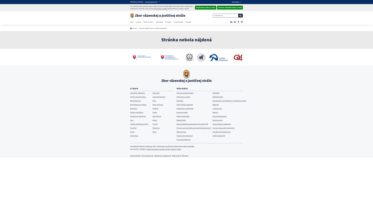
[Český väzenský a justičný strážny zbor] (189, 57)
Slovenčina (235, 2)
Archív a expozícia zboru (138, 97)
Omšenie (155, 109)
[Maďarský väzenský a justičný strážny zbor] (201, 57)
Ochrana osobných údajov (184, 93)
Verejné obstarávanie (220, 116)
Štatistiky (179, 101)
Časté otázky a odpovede (184, 105)
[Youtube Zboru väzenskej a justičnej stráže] (235, 22)
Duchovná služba (182, 112)
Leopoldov (156, 93)
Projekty (168, 22)
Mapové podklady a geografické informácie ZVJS (192, 124)
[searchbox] (225, 16)
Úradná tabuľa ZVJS (219, 136)
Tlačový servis (217, 109)
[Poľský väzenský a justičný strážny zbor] (218, 57)
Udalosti (215, 112)
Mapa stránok (176, 156)
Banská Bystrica (135, 101)
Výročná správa (217, 120)
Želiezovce (156, 128)
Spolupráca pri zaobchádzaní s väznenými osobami (229, 101)
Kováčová (133, 128)
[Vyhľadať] (240, 16)
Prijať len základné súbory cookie (230, 8)
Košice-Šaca (134, 136)
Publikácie (216, 93)
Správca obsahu (135, 156)
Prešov (155, 112)
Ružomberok (157, 116)
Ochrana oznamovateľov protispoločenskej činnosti (193, 128)
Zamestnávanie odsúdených (222, 124)
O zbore (138, 22)
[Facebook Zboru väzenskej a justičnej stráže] (238, 22)
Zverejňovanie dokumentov (222, 132)
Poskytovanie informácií (184, 136)
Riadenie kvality (218, 97)
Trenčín (155, 124)
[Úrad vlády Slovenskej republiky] (142, 57)
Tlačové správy (178, 22)
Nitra (154, 101)
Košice (132, 132)
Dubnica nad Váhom (136, 112)
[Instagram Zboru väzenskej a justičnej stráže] (242, 22)
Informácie (159, 22)
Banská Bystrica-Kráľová (138, 105)
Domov (134, 28)
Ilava (131, 120)
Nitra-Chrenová (158, 105)
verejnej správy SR (151, 2)
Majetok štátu (181, 120)
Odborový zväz (181, 132)
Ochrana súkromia (147, 156)
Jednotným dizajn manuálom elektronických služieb (163, 149)
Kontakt (188, 22)
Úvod (131, 22)
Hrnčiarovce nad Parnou (138, 116)
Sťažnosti (216, 105)
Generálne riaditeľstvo (137, 93)
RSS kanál (185, 156)
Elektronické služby (183, 116)
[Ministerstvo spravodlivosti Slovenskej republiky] (170, 57)
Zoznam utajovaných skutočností (224, 128)
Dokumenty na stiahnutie (184, 109)
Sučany (155, 120)
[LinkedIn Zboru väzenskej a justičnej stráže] (231, 22)
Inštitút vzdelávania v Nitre (139, 124)
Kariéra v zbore (148, 22)
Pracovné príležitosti (183, 140)
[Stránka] (132, 15)
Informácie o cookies (161, 9)
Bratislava (133, 109)
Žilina (154, 132)
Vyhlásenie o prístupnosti (162, 156)
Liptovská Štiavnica (159, 97)
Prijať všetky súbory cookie (205, 8)
